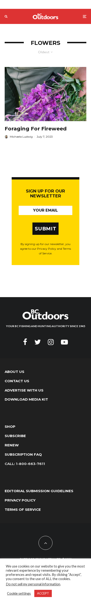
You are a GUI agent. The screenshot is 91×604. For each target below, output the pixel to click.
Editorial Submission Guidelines (39, 491)
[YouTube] (64, 342)
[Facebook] (25, 342)
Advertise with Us (24, 390)
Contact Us (17, 381)
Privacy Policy (20, 500)
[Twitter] (37, 342)
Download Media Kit (26, 399)
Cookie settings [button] (19, 593)
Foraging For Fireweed (36, 129)
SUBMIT (45, 229)
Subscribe (15, 436)
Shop (10, 426)
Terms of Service (23, 509)
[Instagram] (50, 342)
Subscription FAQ (23, 454)
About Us (14, 371)
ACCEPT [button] (43, 593)
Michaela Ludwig (21, 136)
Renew (12, 445)
